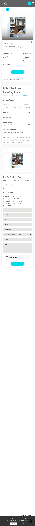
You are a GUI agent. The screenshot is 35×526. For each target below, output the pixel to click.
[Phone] (29, 3)
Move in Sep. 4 (7, 95)
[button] (14, 124)
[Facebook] (3, 188)
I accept (13, 523)
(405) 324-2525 (8, 184)
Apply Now (17, 72)
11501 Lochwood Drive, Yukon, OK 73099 (16, 181)
